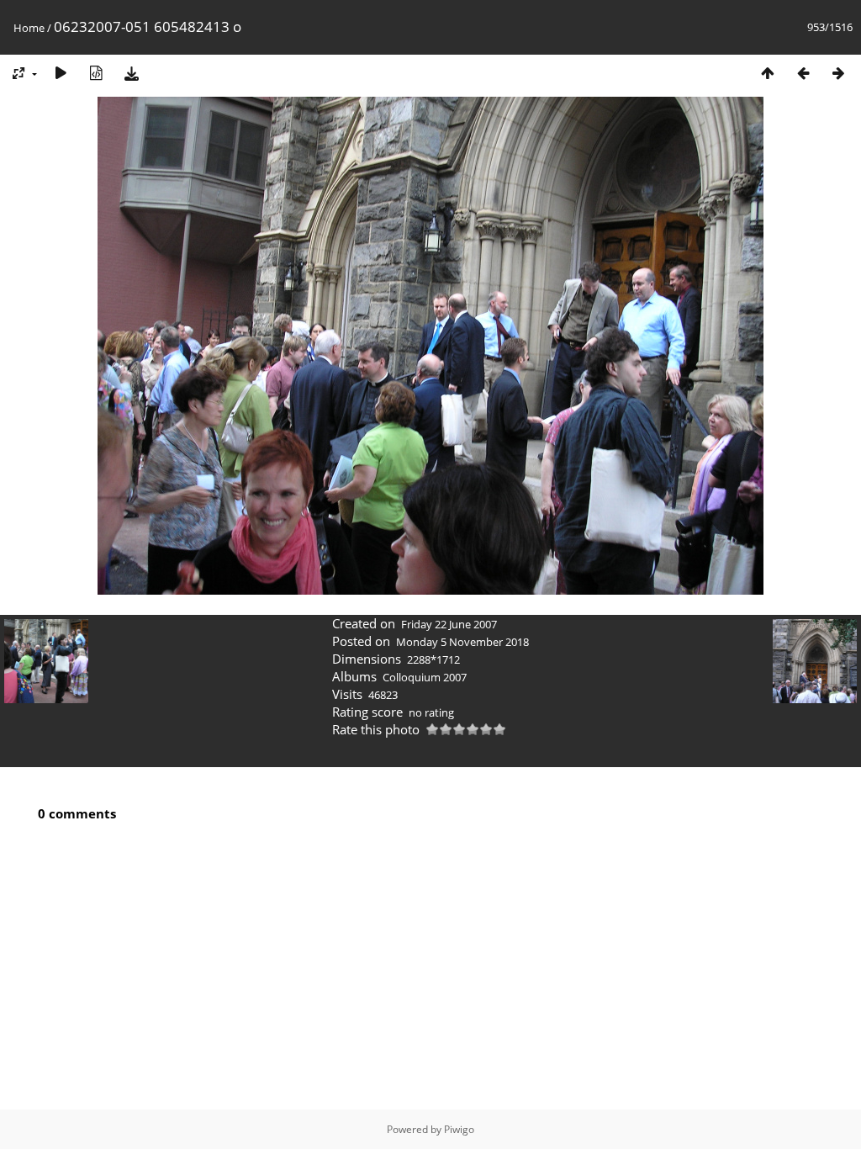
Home (29, 27)
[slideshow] (60, 72)
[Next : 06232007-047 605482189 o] (838, 72)
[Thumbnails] (767, 72)
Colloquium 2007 (425, 677)
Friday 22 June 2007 (449, 624)
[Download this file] (131, 72)
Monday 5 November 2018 (462, 641)
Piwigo (459, 1129)
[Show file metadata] (96, 72)
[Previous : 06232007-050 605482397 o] (803, 72)
